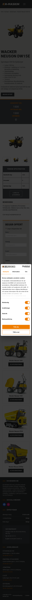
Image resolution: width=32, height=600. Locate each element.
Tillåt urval (16, 332)
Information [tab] (16, 271)
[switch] (27, 308)
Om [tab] (26, 271)
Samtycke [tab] (6, 271)
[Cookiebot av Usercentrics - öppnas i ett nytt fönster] (22, 267)
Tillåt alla (16, 327)
